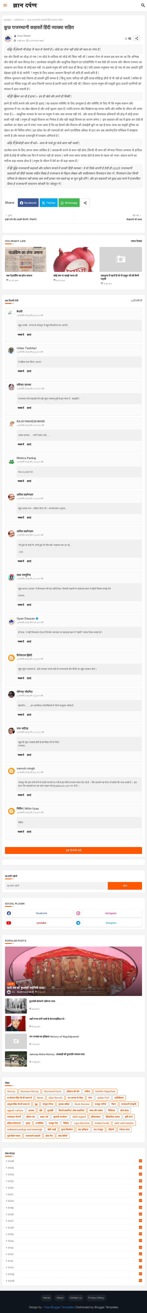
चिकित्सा (111, 1110)
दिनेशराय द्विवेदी (24, 655)
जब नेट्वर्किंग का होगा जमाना (19, 275)
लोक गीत (49, 1135)
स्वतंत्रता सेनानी (14, 1116)
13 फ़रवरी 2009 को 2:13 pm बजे (30, 498)
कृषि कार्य (128, 1116)
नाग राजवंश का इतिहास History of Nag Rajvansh (54, 1036)
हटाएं (29, 334)
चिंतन (113, 1104)
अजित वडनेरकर (25, 494)
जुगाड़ (28, 1123)
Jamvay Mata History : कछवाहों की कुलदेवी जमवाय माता (57, 1054)
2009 (75, 1274)
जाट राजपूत (98, 1129)
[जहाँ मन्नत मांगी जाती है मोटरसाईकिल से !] (16, 1023)
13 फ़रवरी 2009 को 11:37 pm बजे (30, 732)
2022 (75, 1187)
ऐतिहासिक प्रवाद (113, 1116)
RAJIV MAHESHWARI (31, 421)
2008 (75, 1280)
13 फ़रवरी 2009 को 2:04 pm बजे (30, 462)
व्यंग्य (90, 1097)
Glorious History (29, 1091)
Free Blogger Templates (59, 1307)
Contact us (76, 1297)
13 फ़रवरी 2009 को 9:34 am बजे (30, 315)
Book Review (82, 1104)
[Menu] (5, 5)
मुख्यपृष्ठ (7, 19)
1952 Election (82, 1123)
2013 (75, 1247)
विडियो (66, 1123)
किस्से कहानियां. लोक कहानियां (71, 1110)
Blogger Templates (106, 1307)
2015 (75, 1234)
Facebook (30, 202)
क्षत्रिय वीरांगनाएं (13, 1123)
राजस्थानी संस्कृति (128, 1104)
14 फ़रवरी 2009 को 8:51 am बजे (30, 772)
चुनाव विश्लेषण (67, 1129)
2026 (74, 1161)
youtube (41, 923)
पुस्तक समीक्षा (63, 1104)
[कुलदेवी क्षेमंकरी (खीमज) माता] (16, 1006)
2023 (74, 1181)
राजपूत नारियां (100, 1104)
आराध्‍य (31, 1110)
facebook (41, 913)
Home (46, 1297)
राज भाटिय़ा (22, 728)
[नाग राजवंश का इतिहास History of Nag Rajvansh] (16, 1041)
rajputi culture (15, 1110)
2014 (75, 1240)
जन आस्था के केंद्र (75, 1097)
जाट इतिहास (83, 1129)
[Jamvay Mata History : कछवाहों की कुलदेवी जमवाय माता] (16, 1059)
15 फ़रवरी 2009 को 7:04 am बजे (30, 812)
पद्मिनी (111, 1129)
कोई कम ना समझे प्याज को (65, 275)
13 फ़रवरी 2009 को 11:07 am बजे (30, 425)
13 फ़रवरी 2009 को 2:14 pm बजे (30, 535)
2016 (75, 1227)
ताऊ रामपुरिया (24, 575)
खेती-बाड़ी (51, 1129)
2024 (74, 1174)
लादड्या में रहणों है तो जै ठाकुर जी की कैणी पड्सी (120, 277)
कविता (87, 1091)
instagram (111, 913)
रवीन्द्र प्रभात (24, 384)
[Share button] (85, 202)
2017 (75, 1220)
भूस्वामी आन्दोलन (60, 1116)
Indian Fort (103, 1097)
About (59, 1297)
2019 (74, 1207)
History (11, 1091)
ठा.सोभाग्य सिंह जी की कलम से (19, 1097)
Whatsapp (71, 202)
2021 (74, 1194)
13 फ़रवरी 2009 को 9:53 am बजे (30, 352)
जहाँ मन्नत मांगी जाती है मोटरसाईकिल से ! (47, 1018)
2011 (75, 1260)
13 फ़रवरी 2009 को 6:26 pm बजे (30, 622)
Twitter (51, 202)
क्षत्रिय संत (30, 1116)
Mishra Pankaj (26, 458)
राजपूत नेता (53, 1123)
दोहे (40, 1110)
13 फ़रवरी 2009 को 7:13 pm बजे (30, 659)
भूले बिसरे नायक (13, 1135)
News (40, 1097)
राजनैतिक (39, 1123)
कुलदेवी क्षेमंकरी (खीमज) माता (42, 1001)
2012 (74, 1254)
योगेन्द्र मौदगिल (25, 691)
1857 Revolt (55, 1097)
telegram (111, 923)
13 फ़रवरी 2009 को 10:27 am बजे (30, 388)
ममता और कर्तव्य (96, 1110)
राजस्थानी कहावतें (32, 1135)
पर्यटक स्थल (124, 1129)
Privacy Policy (96, 1297)
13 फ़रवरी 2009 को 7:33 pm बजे (30, 695)
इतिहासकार (95, 1116)
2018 (75, 1214)
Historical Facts (52, 1091)
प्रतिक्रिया (119, 1097)
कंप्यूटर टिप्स (48, 1104)
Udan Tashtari (27, 348)
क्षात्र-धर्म (44, 1116)
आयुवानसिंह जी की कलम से (18, 1104)
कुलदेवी (50, 1110)
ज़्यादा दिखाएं (136, 241)
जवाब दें (21, 334)
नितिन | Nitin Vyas (28, 808)
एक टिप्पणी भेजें (73, 850)
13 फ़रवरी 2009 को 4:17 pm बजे (30, 578)
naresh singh (26, 768)
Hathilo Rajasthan (105, 1091)
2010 (75, 1267)
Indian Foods (102, 1123)
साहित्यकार (19, 19)
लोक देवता (124, 1110)
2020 (74, 1200)
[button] (143, 5)
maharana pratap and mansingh (24, 1129)
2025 (75, 1167)
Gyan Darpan (26, 618)
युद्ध (36, 1104)
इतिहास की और (73, 1091)
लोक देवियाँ (62, 1135)
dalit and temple (124, 1123)
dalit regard (79, 1116)
